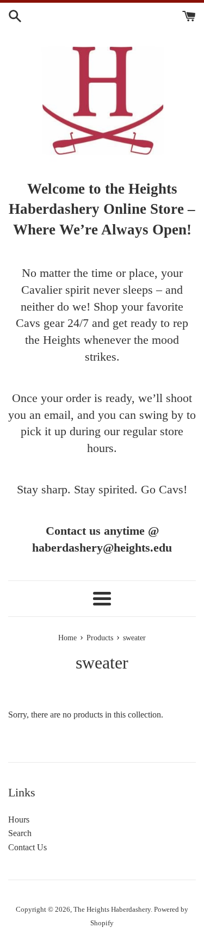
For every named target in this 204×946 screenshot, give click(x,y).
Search (20, 833)
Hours (18, 819)
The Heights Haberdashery (112, 909)
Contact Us (27, 847)
